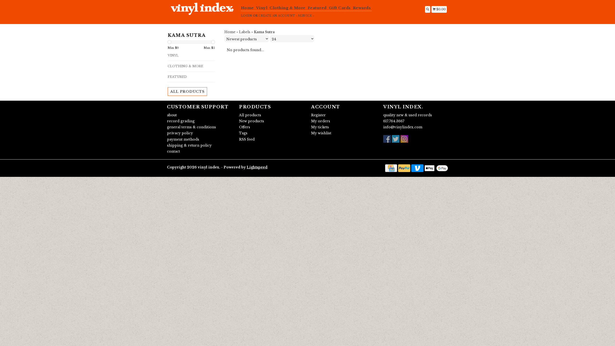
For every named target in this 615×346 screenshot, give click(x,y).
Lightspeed (257, 167)
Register (318, 115)
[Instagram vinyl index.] (404, 139)
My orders (320, 121)
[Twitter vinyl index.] (396, 139)
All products (187, 91)
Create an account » (277, 15)
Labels (244, 32)
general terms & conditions (191, 127)
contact (173, 151)
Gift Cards (340, 8)
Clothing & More (288, 8)
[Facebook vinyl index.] (387, 139)
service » (306, 15)
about (172, 115)
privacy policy (180, 133)
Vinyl (262, 8)
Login (246, 15)
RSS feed (247, 139)
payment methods (183, 139)
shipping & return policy (189, 145)
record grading (181, 121)
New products (251, 121)
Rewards (362, 8)
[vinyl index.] (202, 11)
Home (247, 8)
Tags (243, 133)
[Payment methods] (391, 168)
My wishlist (321, 133)
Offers (244, 127)
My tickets (320, 127)
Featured (317, 8)
